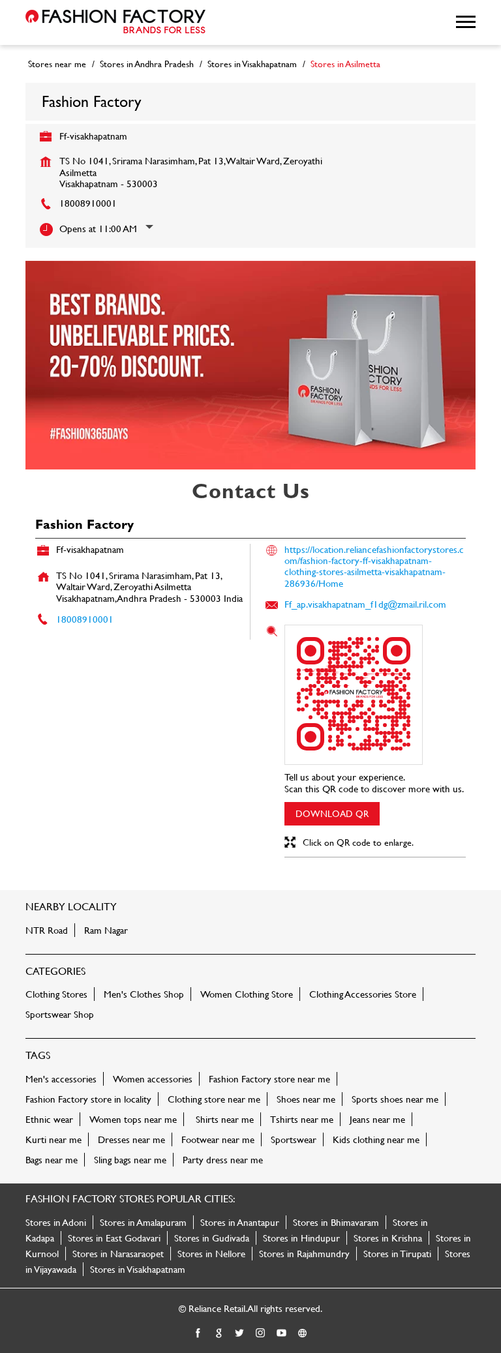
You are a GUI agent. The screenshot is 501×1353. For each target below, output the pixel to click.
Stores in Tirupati (397, 1253)
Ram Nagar (106, 930)
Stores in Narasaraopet (118, 1253)
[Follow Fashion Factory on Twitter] (240, 1333)
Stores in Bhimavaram (336, 1222)
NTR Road (46, 930)
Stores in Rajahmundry (304, 1253)
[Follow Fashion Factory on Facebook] (198, 1333)
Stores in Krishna (388, 1238)
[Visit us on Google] (219, 1333)
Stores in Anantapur (239, 1222)
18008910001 (88, 203)
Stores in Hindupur (301, 1238)
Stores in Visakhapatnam (137, 1269)
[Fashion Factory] (115, 22)
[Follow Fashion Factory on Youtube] (282, 1333)
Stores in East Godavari (114, 1238)
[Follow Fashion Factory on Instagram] (261, 1333)
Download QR (332, 813)
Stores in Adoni (55, 1222)
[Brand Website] (303, 1333)
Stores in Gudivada (211, 1238)
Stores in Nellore (211, 1253)
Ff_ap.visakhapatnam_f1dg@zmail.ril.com (365, 604)
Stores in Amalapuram (143, 1222)
